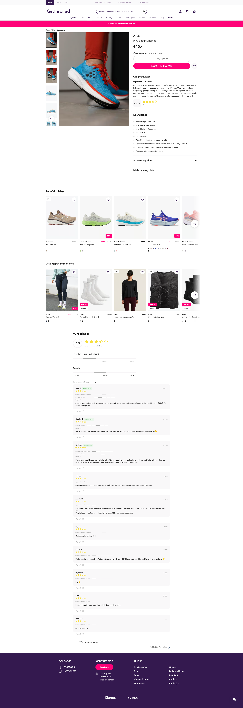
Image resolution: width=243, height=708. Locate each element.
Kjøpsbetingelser (142, 679)
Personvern (139, 683)
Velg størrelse (162, 59)
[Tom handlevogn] (194, 11)
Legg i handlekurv (161, 66)
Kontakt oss (104, 667)
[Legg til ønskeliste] (194, 66)
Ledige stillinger (176, 671)
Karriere (173, 679)
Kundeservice (140, 667)
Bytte (136, 671)
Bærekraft (174, 675)
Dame (48, 30)
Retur (136, 675)
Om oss (172, 667)
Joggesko (61, 30)
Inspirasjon (174, 683)
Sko (53, 30)
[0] (187, 11)
